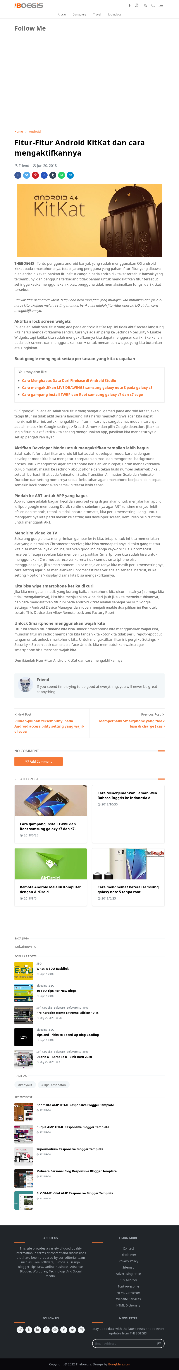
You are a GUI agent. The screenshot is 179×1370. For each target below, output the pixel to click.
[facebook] (129, 5)
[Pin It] (35, 175)
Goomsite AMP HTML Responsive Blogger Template (75, 1105)
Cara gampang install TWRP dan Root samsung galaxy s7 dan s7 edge (82, 394)
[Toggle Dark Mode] (145, 5)
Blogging (42, 985)
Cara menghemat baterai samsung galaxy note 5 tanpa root (128, 889)
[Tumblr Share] (52, 175)
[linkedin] (37, 1329)
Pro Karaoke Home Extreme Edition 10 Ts (67, 1013)
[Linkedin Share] (44, 175)
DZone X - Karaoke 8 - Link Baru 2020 (64, 1057)
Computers (79, 14)
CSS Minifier (128, 1280)
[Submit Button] (159, 1343)
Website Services (128, 1299)
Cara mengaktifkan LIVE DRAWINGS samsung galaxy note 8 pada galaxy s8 (87, 387)
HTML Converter (128, 1293)
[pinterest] (46, 1329)
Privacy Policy (128, 1261)
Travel (97, 14)
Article (62, 14)
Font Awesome (128, 1286)
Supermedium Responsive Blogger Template (69, 1149)
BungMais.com (119, 1364)
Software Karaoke (77, 1007)
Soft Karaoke (44, 1007)
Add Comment (41, 761)
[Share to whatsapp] (61, 175)
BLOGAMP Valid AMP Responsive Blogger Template (74, 1193)
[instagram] (136, 5)
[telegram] (20, 1329)
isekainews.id (25, 946)
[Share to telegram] (70, 175)
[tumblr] (28, 1329)
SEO (38, 963)
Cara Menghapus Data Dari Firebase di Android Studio (69, 380)
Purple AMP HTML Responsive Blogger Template (72, 1127)
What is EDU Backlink (52, 969)
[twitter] (72, 1329)
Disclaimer (128, 1255)
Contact (128, 1248)
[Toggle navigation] (161, 5)
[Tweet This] (26, 175)
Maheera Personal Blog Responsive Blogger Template (76, 1171)
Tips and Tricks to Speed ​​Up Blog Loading (67, 1035)
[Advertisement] (47, 95)
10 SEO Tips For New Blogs (56, 991)
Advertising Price (128, 1274)
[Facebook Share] (17, 175)
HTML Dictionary (128, 1305)
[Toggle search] (153, 5)
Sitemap (128, 1267)
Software (59, 1007)
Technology (114, 14)
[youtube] (55, 1329)
